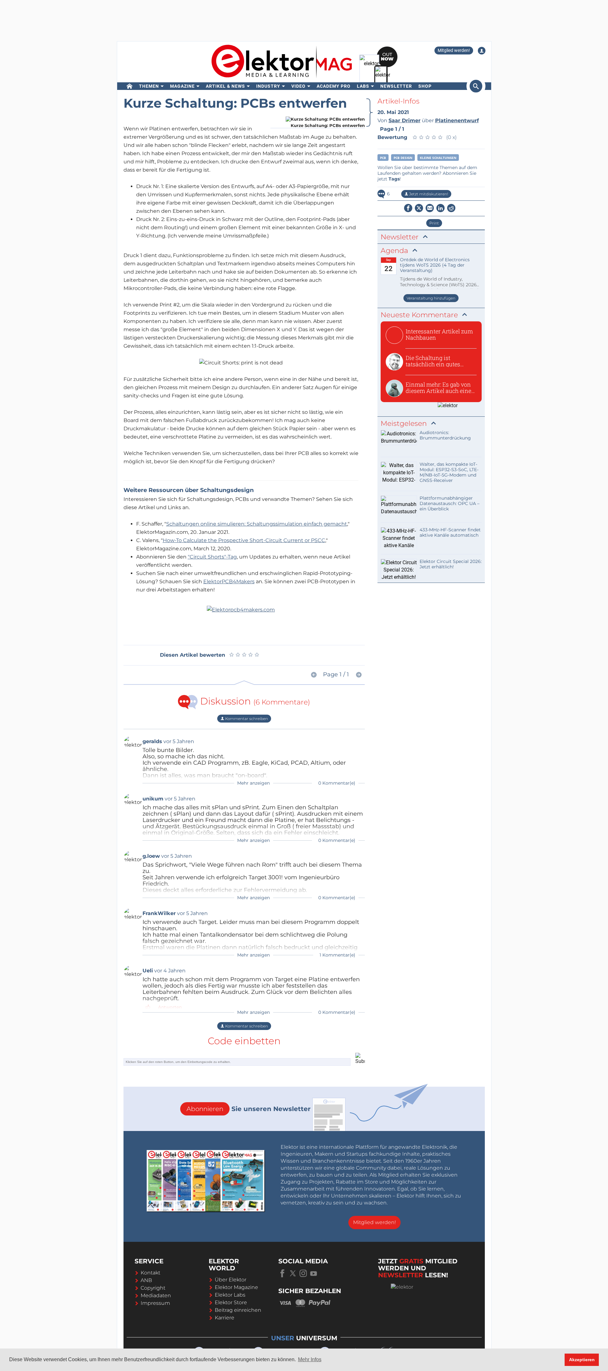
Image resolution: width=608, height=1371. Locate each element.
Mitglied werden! (454, 50)
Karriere (224, 1318)
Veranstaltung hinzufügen (431, 298)
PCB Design (403, 157)
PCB (383, 157)
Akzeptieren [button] (582, 1359)
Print (434, 223)
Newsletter (396, 86)
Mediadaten (156, 1295)
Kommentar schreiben (246, 718)
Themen (149, 86)
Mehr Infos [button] (309, 1359)
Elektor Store (231, 1302)
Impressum (155, 1303)
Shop (425, 86)
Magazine (182, 86)
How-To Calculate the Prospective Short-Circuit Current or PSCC (244, 540)
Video (298, 86)
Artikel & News (225, 86)
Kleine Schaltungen (438, 157)
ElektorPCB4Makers (229, 581)
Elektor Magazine (236, 1287)
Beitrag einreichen (238, 1310)
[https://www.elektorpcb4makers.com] (241, 609)
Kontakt (150, 1273)
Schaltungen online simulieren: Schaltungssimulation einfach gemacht (256, 524)
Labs (363, 86)
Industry (268, 86)
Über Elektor (230, 1280)
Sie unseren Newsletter (249, 1109)
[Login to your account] (481, 50)
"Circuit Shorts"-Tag (212, 557)
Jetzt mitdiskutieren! (428, 194)
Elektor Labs (230, 1295)
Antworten (170, 1007)
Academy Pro (334, 86)
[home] (129, 86)
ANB (146, 1280)
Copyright (153, 1288)
